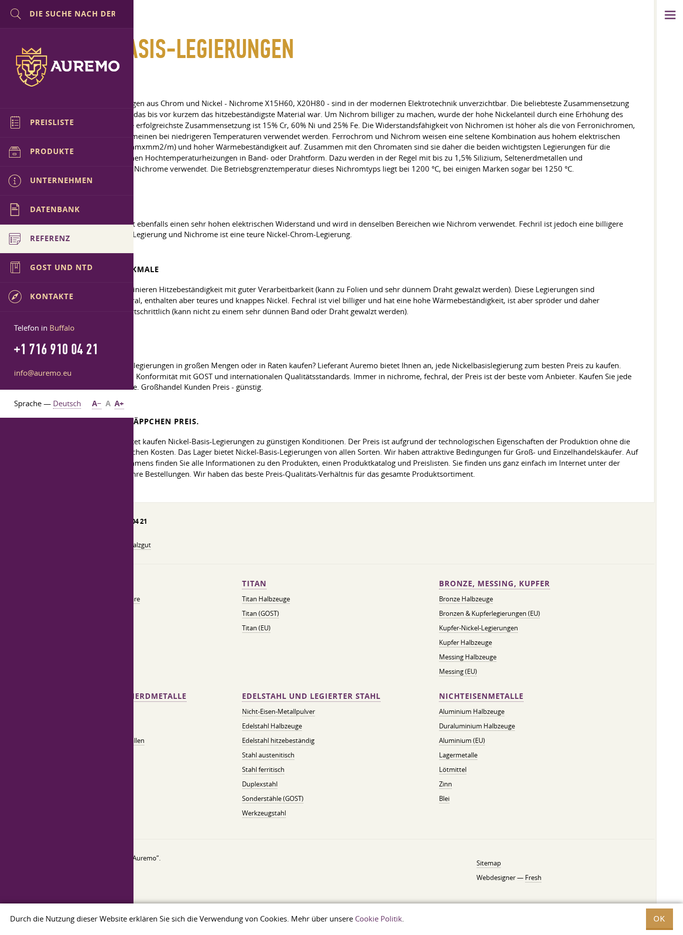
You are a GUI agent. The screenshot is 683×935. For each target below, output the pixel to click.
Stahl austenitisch (268, 754)
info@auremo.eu (43, 373)
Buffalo (62, 328)
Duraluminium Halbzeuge (477, 725)
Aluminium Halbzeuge (471, 711)
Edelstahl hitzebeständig (278, 740)
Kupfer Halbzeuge (465, 642)
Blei (444, 798)
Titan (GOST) (260, 613)
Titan (254, 583)
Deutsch (67, 403)
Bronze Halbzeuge (466, 598)
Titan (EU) (256, 627)
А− (97, 403)
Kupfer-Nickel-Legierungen (478, 627)
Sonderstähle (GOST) (273, 798)
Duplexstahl (260, 783)
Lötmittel (452, 769)
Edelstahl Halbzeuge (272, 725)
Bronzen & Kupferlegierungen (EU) (489, 613)
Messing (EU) (458, 671)
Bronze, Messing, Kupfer (494, 583)
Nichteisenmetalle (481, 696)
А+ (119, 403)
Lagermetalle (458, 754)
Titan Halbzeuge (266, 598)
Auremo (67, 67)
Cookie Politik (378, 918)
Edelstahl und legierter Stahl (311, 696)
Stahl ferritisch (263, 769)
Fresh (533, 877)
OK (660, 918)
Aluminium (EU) (462, 740)
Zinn (445, 783)
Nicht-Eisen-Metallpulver (278, 711)
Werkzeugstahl (264, 812)
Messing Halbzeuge (467, 656)
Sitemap (488, 862)
